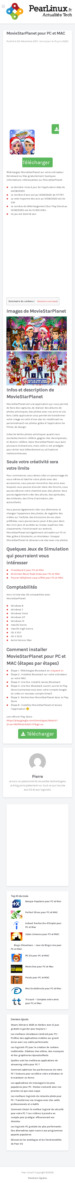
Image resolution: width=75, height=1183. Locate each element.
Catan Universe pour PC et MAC (42, 934)
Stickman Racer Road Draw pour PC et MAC (35, 573)
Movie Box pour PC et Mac (39, 966)
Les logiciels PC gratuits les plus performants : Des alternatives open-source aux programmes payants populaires (37, 1130)
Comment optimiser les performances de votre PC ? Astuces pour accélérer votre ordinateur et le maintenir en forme (37, 1073)
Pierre (37, 776)
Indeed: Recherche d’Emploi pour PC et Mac (43, 925)
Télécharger (39, 734)
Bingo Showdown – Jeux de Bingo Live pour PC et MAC (36, 947)
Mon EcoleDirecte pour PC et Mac (43, 988)
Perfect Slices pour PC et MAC (41, 912)
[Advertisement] (37, 845)
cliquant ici (57, 670)
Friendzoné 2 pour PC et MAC (27, 570)
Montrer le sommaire (47, 301)
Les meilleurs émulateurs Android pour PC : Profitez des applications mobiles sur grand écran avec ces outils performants (35, 1038)
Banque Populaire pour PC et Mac (43, 901)
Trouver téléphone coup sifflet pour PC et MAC (37, 577)
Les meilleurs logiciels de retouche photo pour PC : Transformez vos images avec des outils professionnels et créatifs (36, 1100)
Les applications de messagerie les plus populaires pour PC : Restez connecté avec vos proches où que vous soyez (36, 1086)
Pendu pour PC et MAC (37, 977)
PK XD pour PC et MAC (37, 955)
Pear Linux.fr (27, 1172)
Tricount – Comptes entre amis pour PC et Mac (42, 1001)
